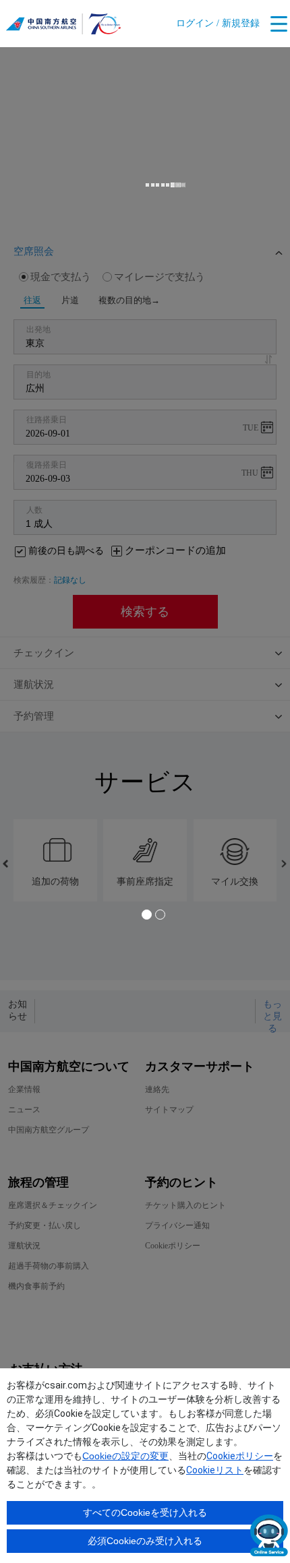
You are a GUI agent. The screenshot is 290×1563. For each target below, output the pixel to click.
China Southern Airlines (63, 27)
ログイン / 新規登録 (218, 23)
